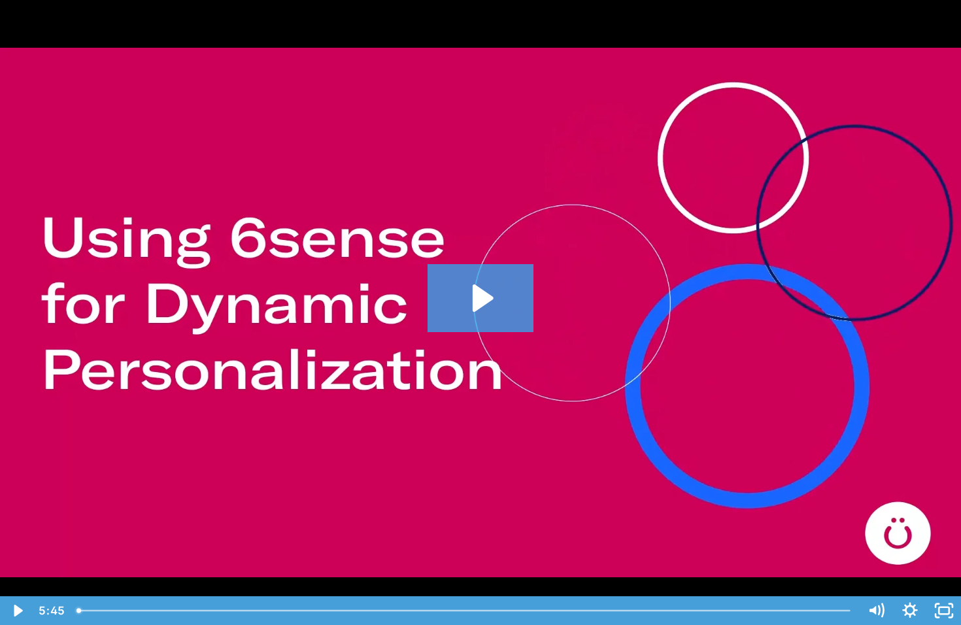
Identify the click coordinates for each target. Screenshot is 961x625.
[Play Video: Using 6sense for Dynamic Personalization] (481, 298)
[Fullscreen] (944, 610)
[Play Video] (17, 610)
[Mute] (876, 610)
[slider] (464, 610)
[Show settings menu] (910, 610)
